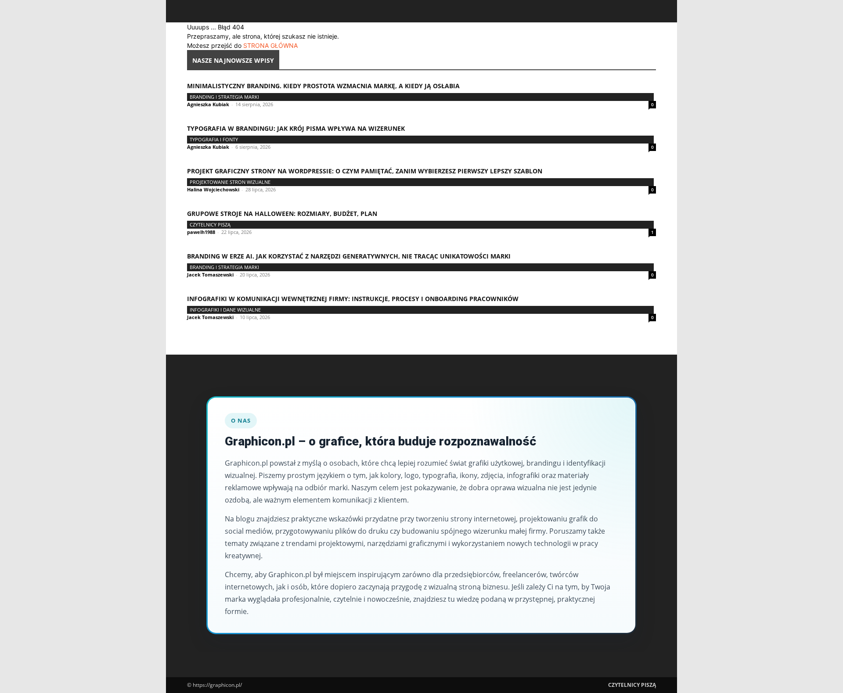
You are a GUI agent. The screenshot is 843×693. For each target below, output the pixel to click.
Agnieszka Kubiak (208, 104)
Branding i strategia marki (224, 96)
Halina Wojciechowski (213, 189)
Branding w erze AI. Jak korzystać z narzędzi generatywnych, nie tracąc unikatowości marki (349, 256)
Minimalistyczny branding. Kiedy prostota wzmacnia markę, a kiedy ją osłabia (323, 86)
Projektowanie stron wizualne (230, 182)
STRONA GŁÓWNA (270, 45)
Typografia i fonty (214, 139)
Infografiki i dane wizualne (225, 309)
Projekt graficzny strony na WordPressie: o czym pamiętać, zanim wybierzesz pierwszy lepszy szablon (364, 171)
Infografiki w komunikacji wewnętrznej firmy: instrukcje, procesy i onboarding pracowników (353, 298)
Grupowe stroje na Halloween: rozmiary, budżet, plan (282, 213)
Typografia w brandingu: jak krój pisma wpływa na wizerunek (296, 128)
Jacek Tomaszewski (210, 274)
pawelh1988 (201, 232)
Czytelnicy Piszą (210, 224)
